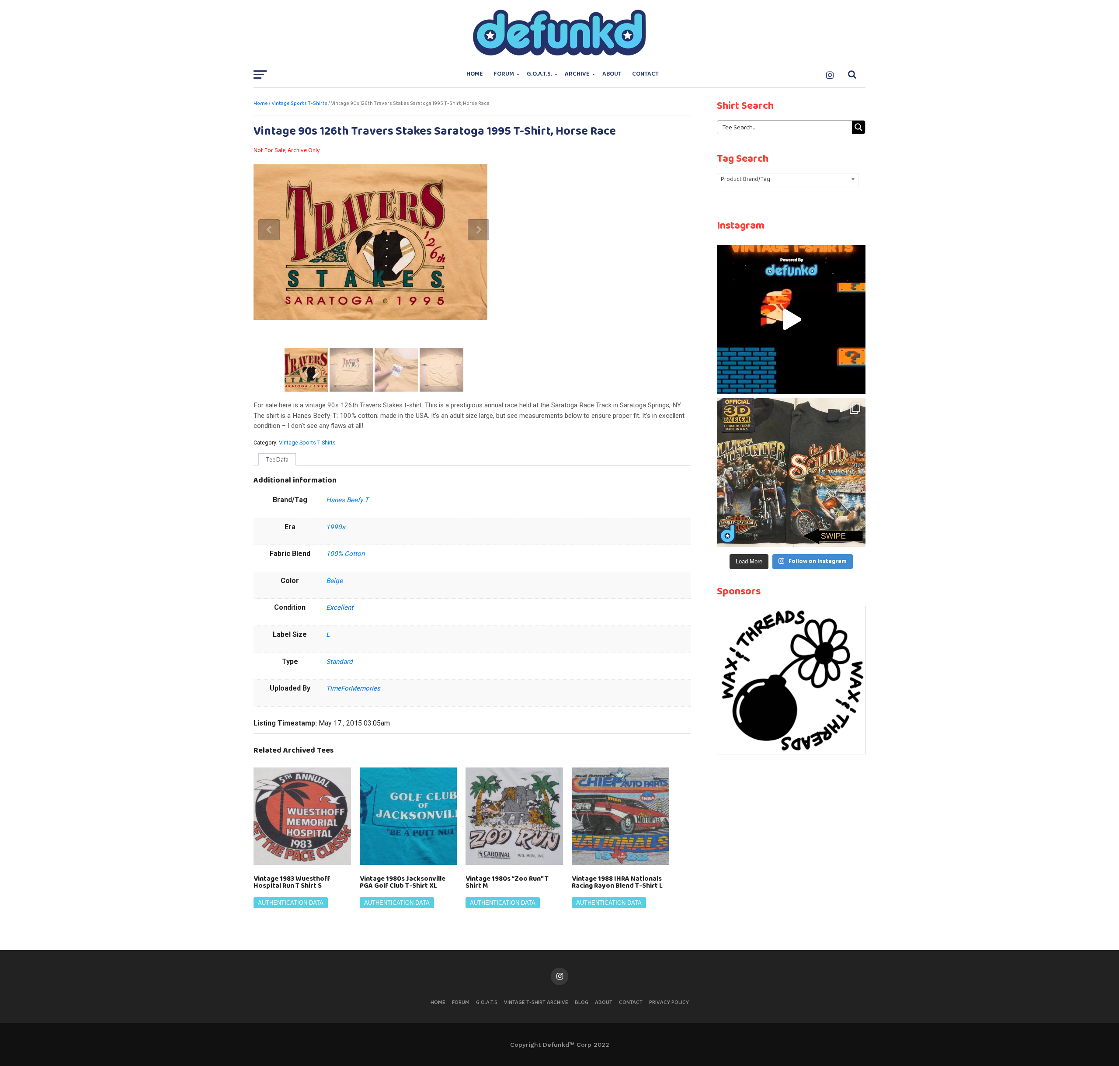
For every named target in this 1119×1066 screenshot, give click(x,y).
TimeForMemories (353, 688)
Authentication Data (290, 902)
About (612, 74)
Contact (645, 74)
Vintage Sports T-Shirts (299, 103)
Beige (334, 581)
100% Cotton (345, 554)
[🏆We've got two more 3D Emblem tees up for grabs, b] (791, 472)
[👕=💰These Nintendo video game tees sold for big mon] (791, 319)
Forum (503, 74)
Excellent (339, 607)
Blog (581, 1002)
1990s (335, 527)
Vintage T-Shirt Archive (536, 1002)
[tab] (277, 459)
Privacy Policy (669, 1002)
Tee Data (277, 459)
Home (474, 74)
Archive (577, 74)
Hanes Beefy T (347, 500)
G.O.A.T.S (486, 1002)
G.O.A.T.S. (539, 74)
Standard (339, 662)
